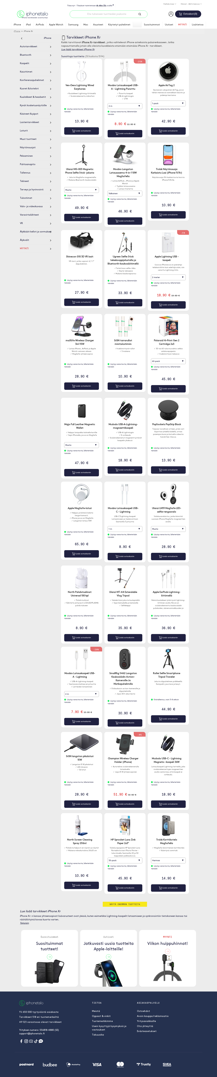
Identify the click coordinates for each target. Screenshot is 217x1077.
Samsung (73, 25)
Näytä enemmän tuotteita (125, 904)
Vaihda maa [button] (168, 4)
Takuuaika (98, 1035)
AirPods (40, 25)
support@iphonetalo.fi (32, 1034)
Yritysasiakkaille (146, 1021)
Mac (85, 25)
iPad (28, 25)
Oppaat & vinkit (101, 1016)
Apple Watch (56, 25)
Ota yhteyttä (145, 1026)
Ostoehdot (143, 1011)
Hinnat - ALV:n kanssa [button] (190, 4)
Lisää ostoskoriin (83, 131)
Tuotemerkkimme (102, 1021)
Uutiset (169, 25)
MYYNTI (182, 25)
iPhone (17, 25)
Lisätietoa (197, 25)
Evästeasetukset (147, 1031)
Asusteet (98, 25)
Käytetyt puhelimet (119, 25)
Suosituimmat (152, 25)
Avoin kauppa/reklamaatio (153, 1016)
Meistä (96, 1011)
